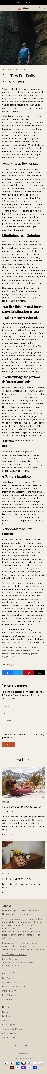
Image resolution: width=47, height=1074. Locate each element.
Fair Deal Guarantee (12, 978)
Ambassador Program (13, 1029)
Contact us (7, 999)
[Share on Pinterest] (29, 672)
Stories (5, 801)
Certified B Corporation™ (14, 954)
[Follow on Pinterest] (20, 1045)
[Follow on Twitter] (9, 1045)
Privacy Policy (19, 695)
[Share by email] (39, 672)
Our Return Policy (11, 982)
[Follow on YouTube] (26, 1045)
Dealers (6, 1016)
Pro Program (8, 1024)
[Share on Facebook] (7, 672)
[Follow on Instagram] (15, 1045)
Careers (6, 1020)
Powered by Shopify (28, 1058)
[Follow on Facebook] (3, 1045)
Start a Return (9, 991)
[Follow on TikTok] (32, 1045)
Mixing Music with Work (18, 878)
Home (5, 1012)
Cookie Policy (8, 1037)
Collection (28, 2)
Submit (8, 744)
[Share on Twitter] (18, 672)
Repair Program (10, 995)
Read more (7, 834)
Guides (21, 69)
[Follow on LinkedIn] (37, 1045)
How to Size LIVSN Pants (14, 986)
